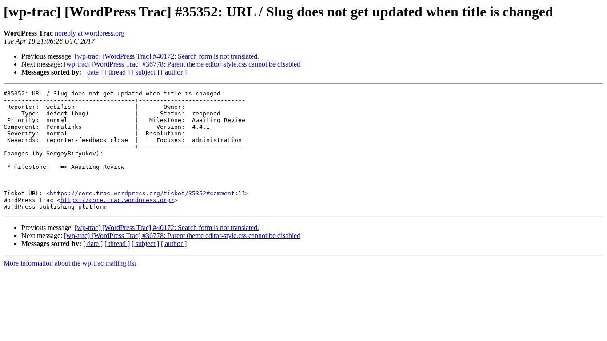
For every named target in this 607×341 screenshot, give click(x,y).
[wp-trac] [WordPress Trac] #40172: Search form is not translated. (167, 56)
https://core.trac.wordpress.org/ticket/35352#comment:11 (147, 193)
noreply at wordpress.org (89, 33)
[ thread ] (117, 72)
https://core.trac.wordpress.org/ (117, 200)
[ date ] (93, 72)
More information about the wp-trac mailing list (70, 263)
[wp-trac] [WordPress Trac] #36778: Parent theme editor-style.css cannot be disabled (182, 64)
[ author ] (174, 72)
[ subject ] (145, 72)
